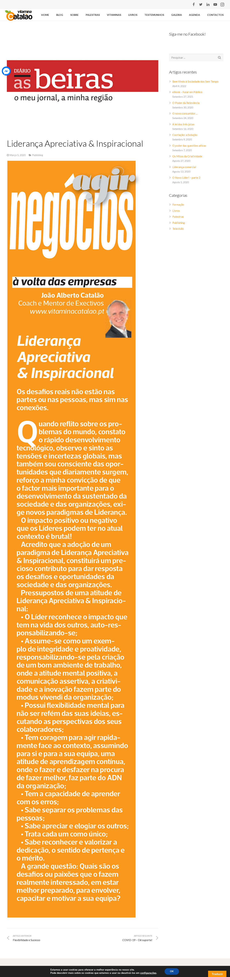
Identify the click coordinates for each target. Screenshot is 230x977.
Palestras (178, 216)
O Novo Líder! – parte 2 (186, 177)
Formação (178, 204)
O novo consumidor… (184, 113)
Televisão (178, 228)
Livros (176, 210)
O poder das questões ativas (189, 145)
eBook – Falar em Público (187, 92)
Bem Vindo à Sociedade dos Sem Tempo (195, 81)
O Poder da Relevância (185, 102)
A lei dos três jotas (183, 124)
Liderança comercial (184, 167)
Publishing (37, 155)
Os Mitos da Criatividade (187, 156)
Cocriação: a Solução (184, 134)
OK (172, 971)
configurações (148, 973)
